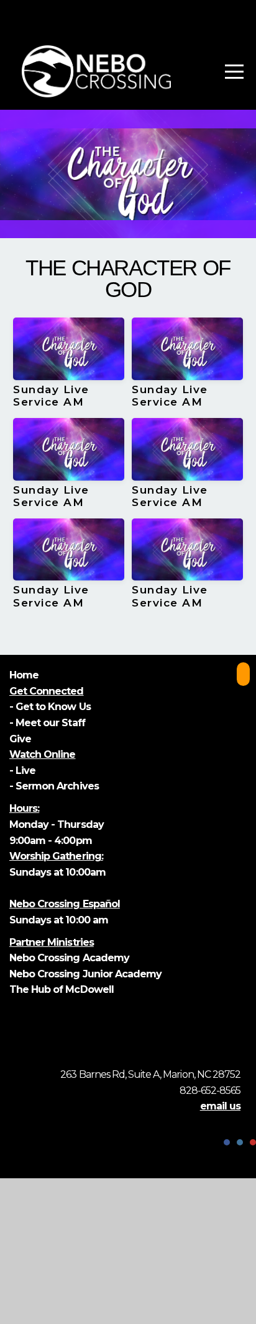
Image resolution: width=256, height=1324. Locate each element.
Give (21, 739)
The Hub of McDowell (61, 989)
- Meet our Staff (47, 723)
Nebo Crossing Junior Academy (85, 974)
